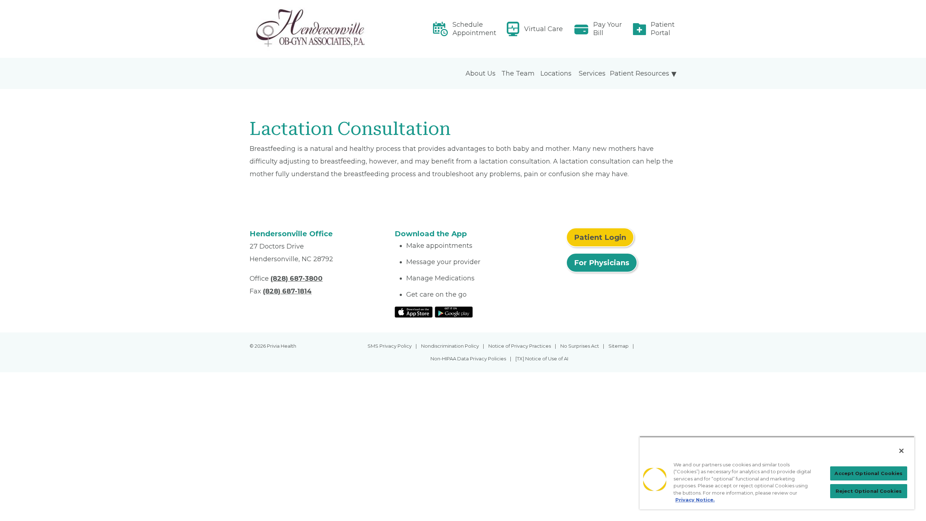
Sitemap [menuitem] (618, 346)
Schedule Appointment (474, 29)
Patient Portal (663, 29)
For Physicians (601, 262)
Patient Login (600, 237)
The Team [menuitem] (518, 73)
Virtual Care (543, 29)
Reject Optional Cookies (869, 491)
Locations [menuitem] (556, 73)
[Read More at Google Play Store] (454, 311)
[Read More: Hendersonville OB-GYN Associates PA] (318, 29)
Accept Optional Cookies (868, 473)
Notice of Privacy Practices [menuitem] (519, 346)
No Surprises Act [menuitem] (579, 346)
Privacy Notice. (695, 500)
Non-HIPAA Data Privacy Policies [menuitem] (468, 358)
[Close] (901, 451)
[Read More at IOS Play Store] (414, 311)
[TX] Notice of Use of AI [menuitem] (541, 358)
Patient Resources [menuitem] (639, 73)
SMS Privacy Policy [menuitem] (390, 346)
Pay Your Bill (607, 29)
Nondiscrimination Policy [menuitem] (450, 346)
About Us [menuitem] (481, 73)
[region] (777, 472)
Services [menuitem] (592, 73)
